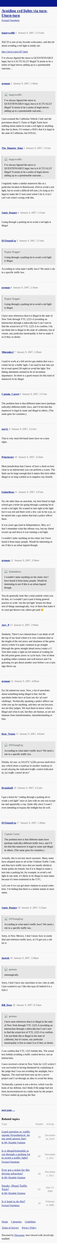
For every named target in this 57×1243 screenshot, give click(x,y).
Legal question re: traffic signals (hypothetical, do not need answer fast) (16, 1135)
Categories (16, 1221)
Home (5, 1221)
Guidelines (30, 1221)
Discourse (19, 1235)
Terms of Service (10, 1227)
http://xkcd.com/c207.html (15, 51)
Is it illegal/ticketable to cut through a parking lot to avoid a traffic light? (16, 1154)
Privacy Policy (29, 1227)
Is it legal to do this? (13, 1201)
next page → (8, 1110)
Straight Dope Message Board (17, 3)
